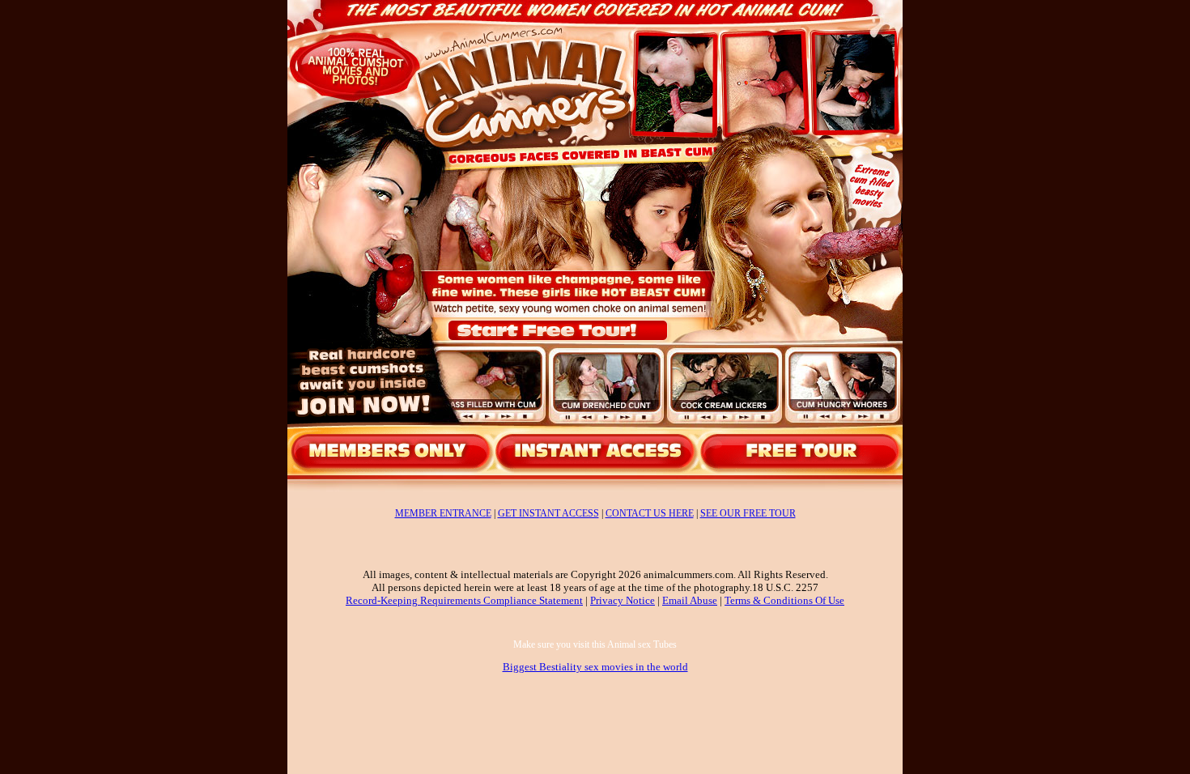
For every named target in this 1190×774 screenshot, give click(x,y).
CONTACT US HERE (650, 513)
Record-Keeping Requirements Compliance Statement (464, 600)
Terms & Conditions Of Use (784, 600)
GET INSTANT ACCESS (548, 513)
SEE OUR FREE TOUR (748, 513)
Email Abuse (689, 600)
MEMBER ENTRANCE (443, 513)
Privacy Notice (622, 600)
